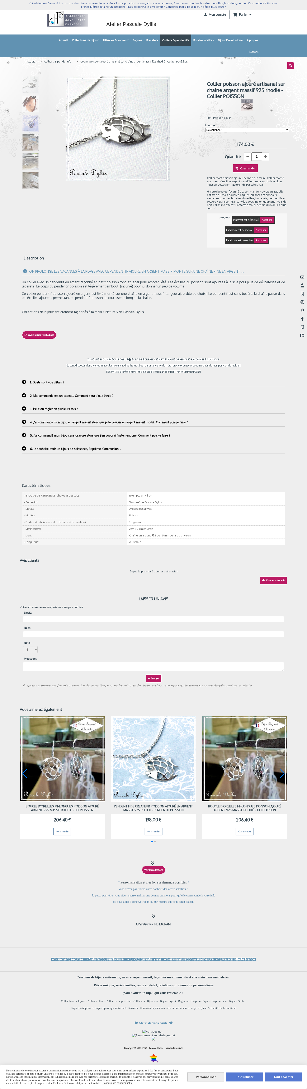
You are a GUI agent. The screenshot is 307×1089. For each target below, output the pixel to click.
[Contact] (302, 277)
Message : (30, 658)
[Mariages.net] (153, 1031)
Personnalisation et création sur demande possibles (154, 882)
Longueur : (212, 125)
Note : (27, 642)
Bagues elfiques (200, 1001)
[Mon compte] (302, 285)
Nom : (27, 627)
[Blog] (302, 335)
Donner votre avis (275, 580)
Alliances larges (115, 1001)
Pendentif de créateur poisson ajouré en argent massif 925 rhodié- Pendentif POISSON (153, 808)
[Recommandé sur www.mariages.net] (153, 1035)
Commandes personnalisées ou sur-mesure (163, 1008)
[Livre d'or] (302, 293)
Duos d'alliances (136, 1001)
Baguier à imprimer (82, 1008)
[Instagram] (302, 302)
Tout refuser (244, 1077)
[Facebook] (302, 318)
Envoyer (154, 678)
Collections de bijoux (73, 1001)
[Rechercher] (290, 65)
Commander (62, 831)
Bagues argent (168, 1001)
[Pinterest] (302, 310)
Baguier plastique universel (110, 1008)
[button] (152, 841)
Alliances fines (96, 1001)
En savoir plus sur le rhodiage (39, 334)
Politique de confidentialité (117, 1083)
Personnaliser (206, 1077)
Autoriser (267, 219)
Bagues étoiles (237, 1001)
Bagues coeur (219, 1001)
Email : (28, 612)
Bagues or (183, 1001)
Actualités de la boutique (222, 1008)
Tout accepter (283, 1077)
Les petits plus (197, 1008)
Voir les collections (153, 869)
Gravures (133, 1008)
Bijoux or (152, 1001)
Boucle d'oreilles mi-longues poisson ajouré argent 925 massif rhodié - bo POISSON (62, 808)
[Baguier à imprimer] (302, 327)
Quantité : (233, 156)
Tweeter (224, 218)
